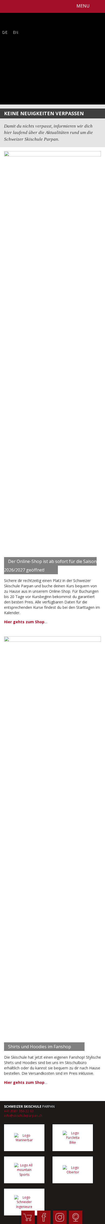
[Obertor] (72, 1169)
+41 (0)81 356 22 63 (19, 1111)
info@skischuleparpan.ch (23, 1115)
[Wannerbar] (24, 1137)
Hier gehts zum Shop (24, 621)
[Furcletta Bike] (72, 1137)
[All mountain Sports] (24, 1169)
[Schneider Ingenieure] (24, 1202)
